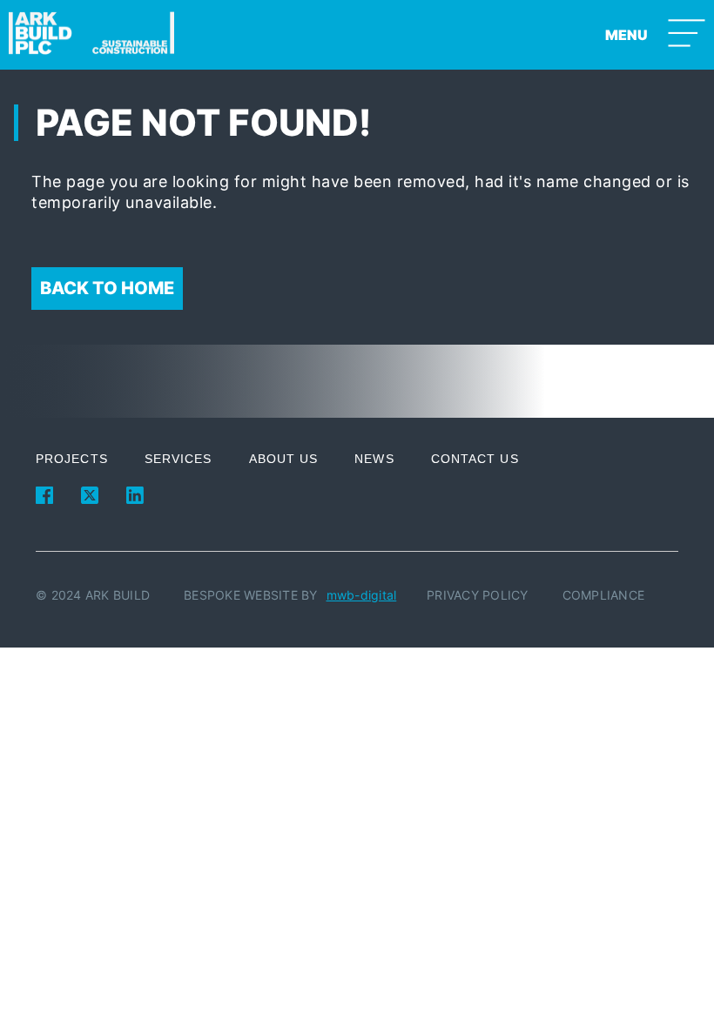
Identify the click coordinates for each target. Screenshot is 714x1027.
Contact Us (475, 459)
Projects (72, 459)
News (374, 459)
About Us (284, 459)
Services (178, 459)
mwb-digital (362, 594)
